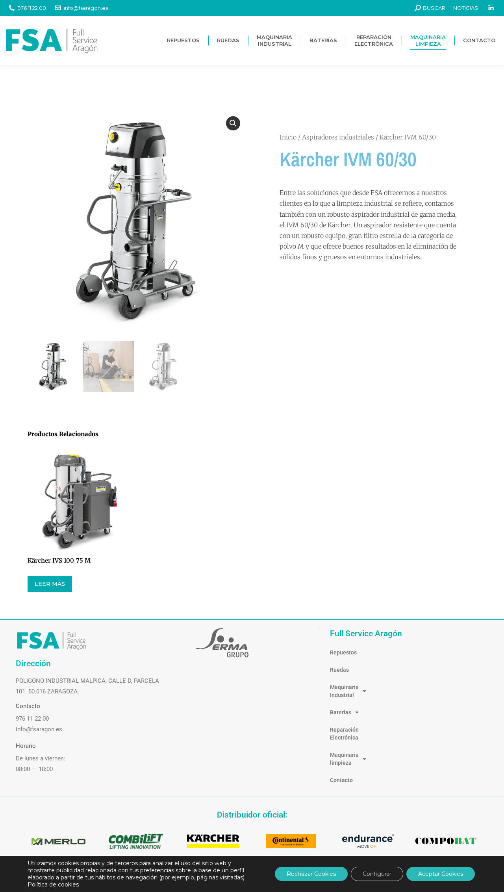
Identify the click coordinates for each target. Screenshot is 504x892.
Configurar (377, 873)
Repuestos (343, 652)
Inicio (288, 137)
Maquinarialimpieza (344, 759)
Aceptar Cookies (440, 873)
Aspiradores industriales (338, 137)
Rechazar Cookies (311, 873)
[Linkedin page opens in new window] (491, 8)
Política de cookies (53, 884)
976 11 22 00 (32, 8)
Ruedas (339, 670)
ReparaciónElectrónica (344, 734)
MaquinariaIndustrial (344, 691)
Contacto (341, 780)
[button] (233, 123)
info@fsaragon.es (86, 8)
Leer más (50, 583)
